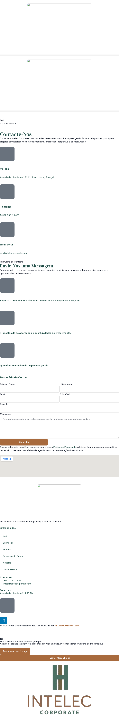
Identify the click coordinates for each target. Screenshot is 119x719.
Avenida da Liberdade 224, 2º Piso (17, 593)
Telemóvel (64, 394)
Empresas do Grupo (13, 556)
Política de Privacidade (64, 447)
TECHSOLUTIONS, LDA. (67, 625)
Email (2, 394)
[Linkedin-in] (3, 620)
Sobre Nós (8, 542)
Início (2, 120)
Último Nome (66, 384)
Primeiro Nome (7, 384)
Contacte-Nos (10, 569)
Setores (7, 549)
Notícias (7, 562)
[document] (59, 678)
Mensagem (5, 414)
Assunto (4, 404)
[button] (59, 55)
